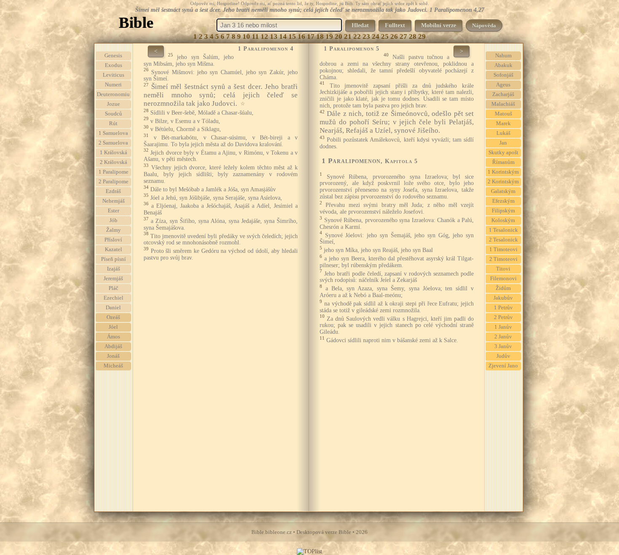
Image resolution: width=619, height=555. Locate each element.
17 (311, 36)
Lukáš (503, 133)
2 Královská (113, 162)
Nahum (503, 56)
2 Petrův (503, 317)
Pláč (113, 288)
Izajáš (113, 269)
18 (320, 36)
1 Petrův (503, 308)
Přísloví (113, 240)
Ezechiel (113, 298)
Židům (503, 288)
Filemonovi (503, 279)
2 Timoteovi (503, 259)
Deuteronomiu (113, 94)
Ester (113, 211)
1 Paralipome (113, 172)
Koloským (503, 220)
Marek (503, 123)
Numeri (113, 85)
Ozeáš (113, 317)
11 (255, 36)
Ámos (113, 337)
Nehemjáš (113, 201)
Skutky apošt (503, 153)
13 (273, 36)
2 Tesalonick (503, 240)
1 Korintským (503, 172)
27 (403, 36)
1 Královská (113, 153)
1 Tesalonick (503, 230)
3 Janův (503, 346)
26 (394, 36)
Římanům (503, 162)
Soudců (113, 114)
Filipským (503, 211)
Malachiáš (503, 104)
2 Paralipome (113, 182)
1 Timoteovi (503, 249)
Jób (113, 220)
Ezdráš (113, 191)
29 (422, 36)
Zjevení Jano (503, 366)
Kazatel (113, 249)
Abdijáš (113, 346)
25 (385, 36)
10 (246, 36)
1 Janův (503, 327)
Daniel (113, 308)
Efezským (503, 201)
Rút (113, 123)
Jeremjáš (113, 279)
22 (357, 36)
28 (412, 36)
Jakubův (503, 298)
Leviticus (113, 75)
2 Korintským (503, 182)
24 (375, 36)
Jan (503, 143)
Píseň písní (113, 259)
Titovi (503, 269)
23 (366, 36)
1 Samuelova (113, 133)
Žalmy (113, 230)
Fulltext (395, 25)
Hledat (360, 25)
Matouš (503, 114)
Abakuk (503, 65)
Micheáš (113, 366)
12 (264, 36)
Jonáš (113, 356)
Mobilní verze (438, 25)
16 (301, 36)
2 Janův (503, 337)
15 (292, 36)
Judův (503, 356)
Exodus (113, 65)
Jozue (113, 104)
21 (348, 36)
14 (283, 36)
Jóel (113, 327)
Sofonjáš (503, 75)
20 (338, 36)
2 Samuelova (113, 143)
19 (329, 36)
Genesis (113, 56)
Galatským (503, 191)
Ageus (503, 85)
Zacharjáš (503, 94)
